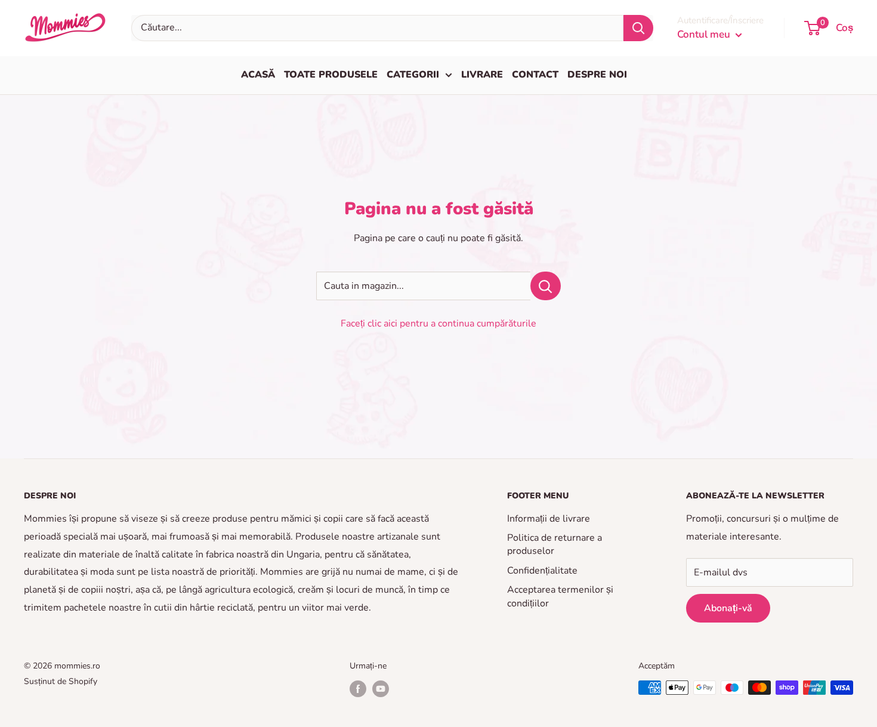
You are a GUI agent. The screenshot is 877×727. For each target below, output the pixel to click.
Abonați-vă (728, 608)
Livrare (482, 74)
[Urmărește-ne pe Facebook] (358, 688)
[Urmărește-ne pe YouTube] (380, 688)
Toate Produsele (331, 74)
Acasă (258, 74)
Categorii (413, 74)
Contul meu (705, 34)
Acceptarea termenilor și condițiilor (560, 596)
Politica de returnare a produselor (554, 544)
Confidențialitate (542, 570)
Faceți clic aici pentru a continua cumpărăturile (438, 323)
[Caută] (638, 28)
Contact (535, 74)
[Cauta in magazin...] (545, 286)
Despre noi (597, 74)
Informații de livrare (548, 518)
